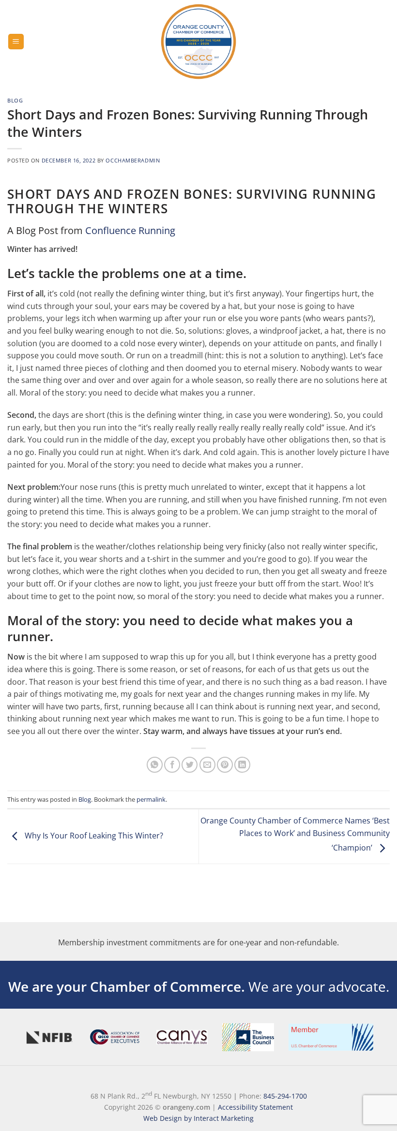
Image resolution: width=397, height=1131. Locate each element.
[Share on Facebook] (172, 765)
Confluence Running (130, 230)
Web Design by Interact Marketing (198, 1118)
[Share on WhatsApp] (155, 765)
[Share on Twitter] (190, 765)
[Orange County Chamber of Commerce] (198, 41)
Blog (15, 100)
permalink (151, 799)
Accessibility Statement (255, 1107)
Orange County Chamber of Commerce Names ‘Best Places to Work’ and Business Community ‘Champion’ (295, 834)
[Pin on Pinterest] (225, 765)
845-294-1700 (285, 1096)
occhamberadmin (133, 160)
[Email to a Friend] (207, 765)
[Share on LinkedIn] (242, 765)
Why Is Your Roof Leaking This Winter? (93, 835)
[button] (16, 42)
